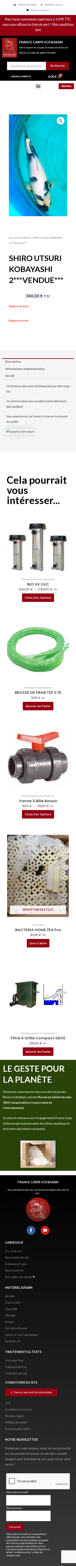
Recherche (57, 65)
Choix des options (38, 597)
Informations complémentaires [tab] (25, 368)
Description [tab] (13, 361)
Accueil (13, 237)
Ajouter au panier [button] (38, 706)
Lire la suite (38, 943)
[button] (38, 86)
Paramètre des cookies (17, 1429)
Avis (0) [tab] (9, 375)
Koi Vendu (25, 237)
